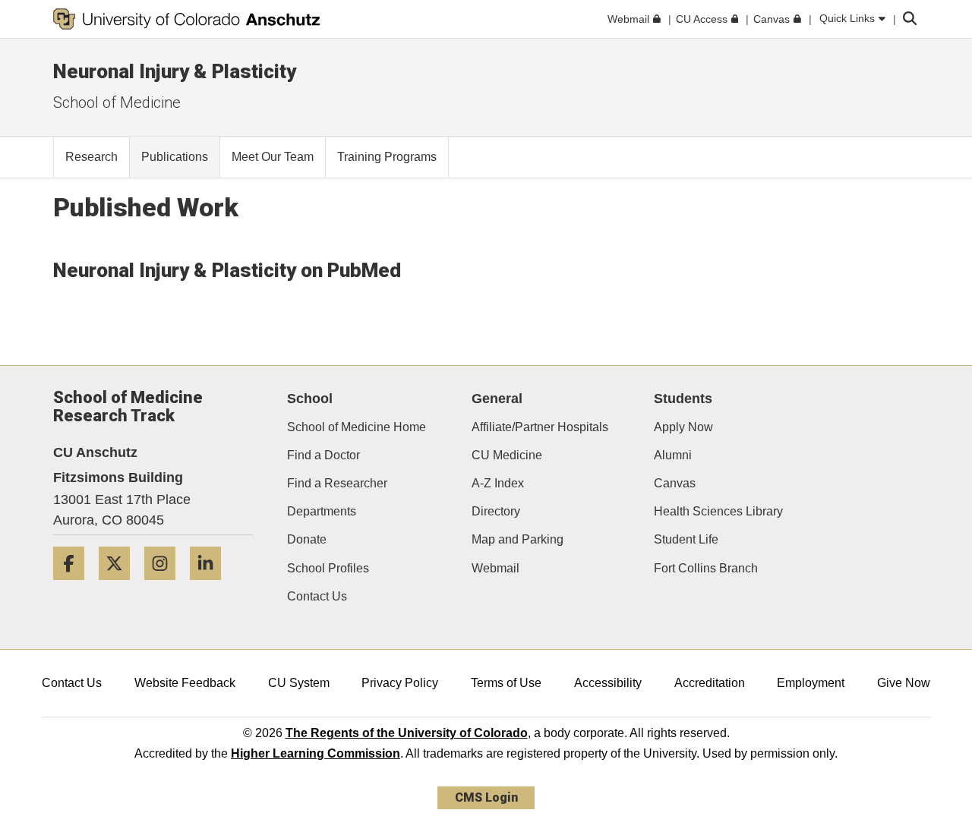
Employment (810, 682)
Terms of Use (506, 682)
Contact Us (317, 596)
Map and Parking (517, 539)
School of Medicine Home (356, 427)
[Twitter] (120, 585)
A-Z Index (498, 483)
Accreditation (709, 682)
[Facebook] (74, 585)
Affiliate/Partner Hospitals (540, 427)
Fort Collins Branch (706, 568)
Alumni (673, 455)
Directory (496, 511)
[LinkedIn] (211, 585)
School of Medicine (117, 102)
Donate (307, 539)
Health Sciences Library (718, 511)
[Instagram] (165, 585)
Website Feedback (184, 682)
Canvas (675, 483)
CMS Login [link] (486, 797)
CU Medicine (507, 455)
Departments (321, 511)
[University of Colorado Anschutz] (186, 19)
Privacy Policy (399, 682)
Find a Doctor (323, 455)
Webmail (495, 568)
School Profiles (328, 568)
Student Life (686, 539)
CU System (299, 682)
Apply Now (683, 427)
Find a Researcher (337, 483)
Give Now (903, 682)
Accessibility (608, 682)
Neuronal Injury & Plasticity (174, 71)
